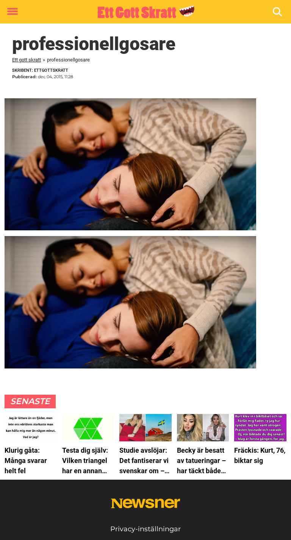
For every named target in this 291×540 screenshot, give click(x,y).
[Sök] (278, 12)
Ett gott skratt (26, 60)
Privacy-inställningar (145, 529)
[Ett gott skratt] (143, 12)
